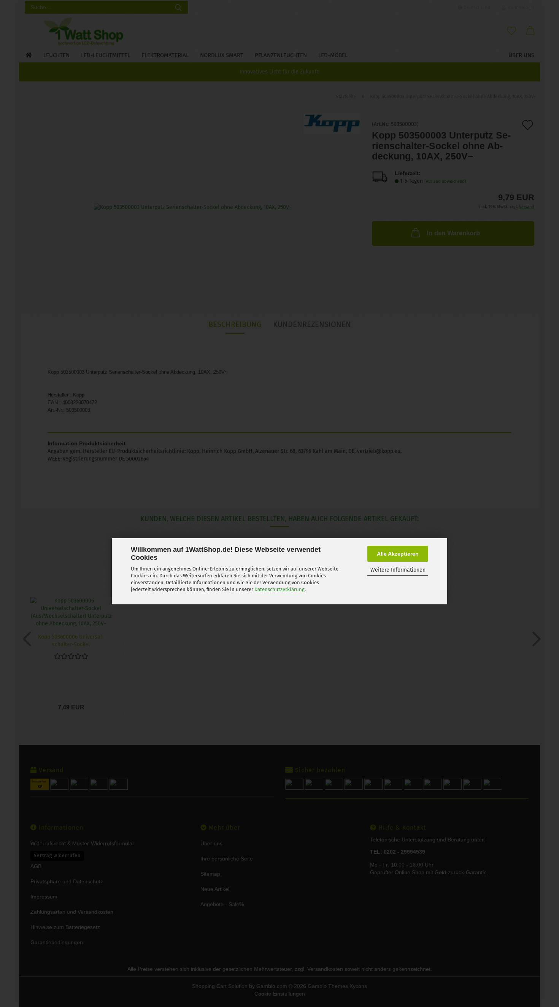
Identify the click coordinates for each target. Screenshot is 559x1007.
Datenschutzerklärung (279, 589)
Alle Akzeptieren (398, 554)
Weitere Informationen (398, 570)
